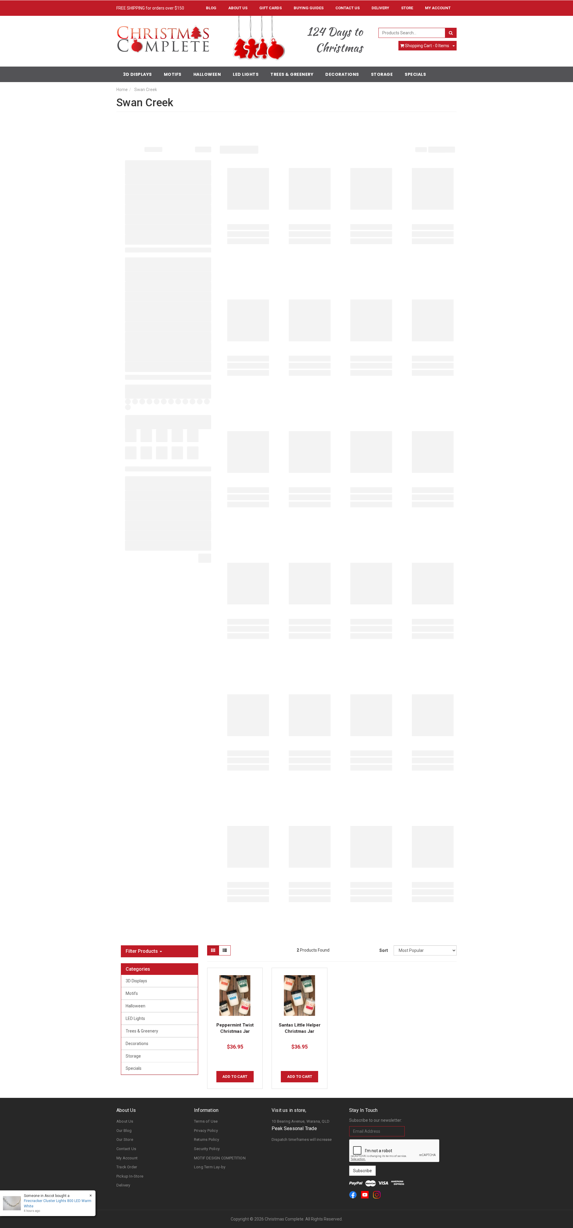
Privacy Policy (206, 1130)
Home (122, 89)
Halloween (207, 74)
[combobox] (412, 33)
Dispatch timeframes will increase (302, 1139)
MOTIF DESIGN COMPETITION (220, 1158)
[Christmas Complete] (162, 37)
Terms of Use (206, 1121)
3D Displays (137, 74)
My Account (127, 1158)
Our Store (124, 1139)
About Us (237, 8)
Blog (211, 8)
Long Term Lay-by (209, 1167)
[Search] (451, 33)
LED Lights (245, 74)
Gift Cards (270, 8)
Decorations (342, 74)
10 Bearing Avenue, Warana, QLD (300, 1121)
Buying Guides (309, 8)
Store (407, 8)
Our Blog (124, 1130)
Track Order (126, 1167)
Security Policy (207, 1149)
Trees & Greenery (291, 74)
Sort (383, 950)
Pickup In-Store (129, 1176)
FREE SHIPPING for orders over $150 (150, 8)
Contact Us (347, 8)
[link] (353, 1194)
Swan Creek (145, 89)
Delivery (380, 8)
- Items (427, 45)
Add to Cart (234, 1076)
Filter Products (142, 951)
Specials (415, 74)
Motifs (172, 74)
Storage (382, 74)
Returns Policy (206, 1139)
